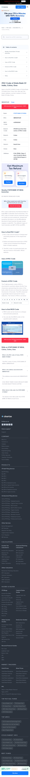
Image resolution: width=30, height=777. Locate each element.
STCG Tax (18, 599)
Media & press (5, 446)
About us (4, 439)
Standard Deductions (22, 635)
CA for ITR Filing (6, 499)
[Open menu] (27, 7)
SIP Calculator (20, 550)
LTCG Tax (18, 597)
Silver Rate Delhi (20, 675)
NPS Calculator (6, 582)
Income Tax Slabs (6, 593)
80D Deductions (20, 629)
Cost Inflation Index (21, 606)
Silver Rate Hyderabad (22, 678)
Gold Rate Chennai (7, 673)
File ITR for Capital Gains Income (10, 485)
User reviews (5, 448)
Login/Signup (21, 7)
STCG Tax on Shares (21, 608)
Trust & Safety (5, 459)
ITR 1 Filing (4, 606)
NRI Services (5, 537)
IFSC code (8, 27)
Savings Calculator (21, 563)
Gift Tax (4, 641)
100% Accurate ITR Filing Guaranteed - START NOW (15, 106)
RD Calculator (19, 561)
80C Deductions (20, 622)
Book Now (21, 183)
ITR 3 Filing (4, 611)
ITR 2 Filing (4, 609)
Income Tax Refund (7, 604)
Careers (4, 444)
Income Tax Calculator (8, 550)
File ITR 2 (4, 476)
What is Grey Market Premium (10, 689)
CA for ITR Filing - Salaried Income (11, 501)
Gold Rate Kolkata (6, 680)
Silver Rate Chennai (21, 673)
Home (3, 27)
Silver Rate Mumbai (21, 682)
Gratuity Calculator (7, 575)
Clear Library (5, 453)
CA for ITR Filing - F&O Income (9, 505)
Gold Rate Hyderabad (7, 678)
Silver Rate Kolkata (21, 680)
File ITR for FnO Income (8, 487)
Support (4, 432)
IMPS (3, 659)
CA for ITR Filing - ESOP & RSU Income (12, 507)
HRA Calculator (6, 557)
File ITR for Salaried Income (9, 482)
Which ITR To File (6, 600)
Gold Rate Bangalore (7, 671)
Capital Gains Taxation (8, 532)
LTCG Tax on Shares (21, 610)
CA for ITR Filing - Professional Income (12, 519)
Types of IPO (5, 691)
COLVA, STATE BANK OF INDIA (8, 29)
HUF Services (5, 528)
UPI (2, 655)
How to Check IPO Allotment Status (11, 694)
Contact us (5, 441)
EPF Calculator (5, 577)
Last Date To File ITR (7, 597)
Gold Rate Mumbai (7, 682)
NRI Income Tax (6, 639)
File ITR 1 (4, 474)
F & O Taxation (5, 535)
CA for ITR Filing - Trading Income (10, 512)
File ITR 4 (4, 480)
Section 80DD (20, 637)
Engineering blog (6, 450)
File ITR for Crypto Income (8, 491)
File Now (8, 182)
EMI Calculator (20, 552)
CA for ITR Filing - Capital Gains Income (12, 503)
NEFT (3, 657)
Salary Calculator (6, 563)
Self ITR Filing (5, 471)
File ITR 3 (4, 478)
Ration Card (5, 653)
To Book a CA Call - (15, 3)
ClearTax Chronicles (7, 457)
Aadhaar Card (5, 651)
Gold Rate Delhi (6, 675)
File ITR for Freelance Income (9, 489)
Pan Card (4, 648)
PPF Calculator (6, 573)
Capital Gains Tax (21, 595)
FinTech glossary (6, 455)
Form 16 (4, 615)
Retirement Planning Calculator (10, 570)
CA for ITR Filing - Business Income (11, 514)
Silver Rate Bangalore (22, 671)
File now (23, 1)
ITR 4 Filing (4, 613)
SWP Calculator (6, 579)
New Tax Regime (6, 595)
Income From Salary (7, 628)
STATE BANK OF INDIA (20, 113)
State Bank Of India (17, 27)
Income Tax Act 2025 (7, 602)
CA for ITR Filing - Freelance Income (11, 516)
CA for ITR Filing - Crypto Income (10, 510)
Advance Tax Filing (6, 530)
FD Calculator (19, 559)
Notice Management (7, 526)
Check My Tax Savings (15, 205)
